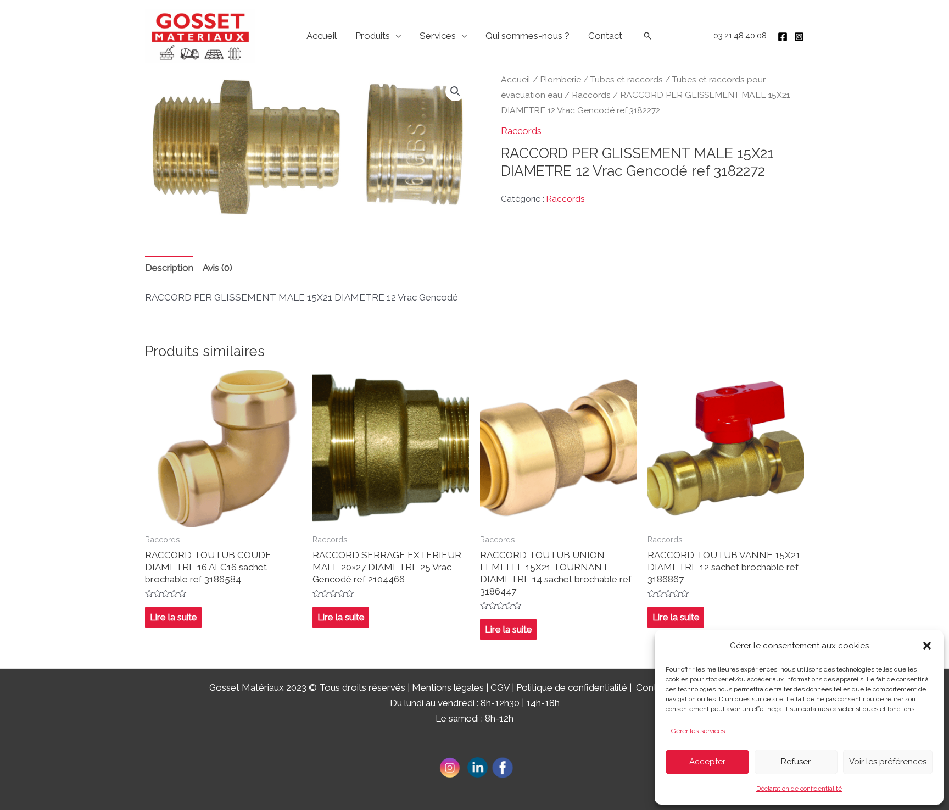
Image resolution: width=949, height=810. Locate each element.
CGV (500, 687)
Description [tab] (169, 267)
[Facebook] (783, 37)
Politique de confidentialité (571, 687)
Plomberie (560, 79)
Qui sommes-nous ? (527, 35)
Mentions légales (448, 687)
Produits (372, 35)
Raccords (591, 95)
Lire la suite (173, 617)
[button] (927, 645)
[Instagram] (799, 37)
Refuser (796, 762)
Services (438, 35)
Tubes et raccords (626, 79)
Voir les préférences (887, 762)
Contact (605, 35)
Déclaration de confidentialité (799, 788)
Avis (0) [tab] (217, 267)
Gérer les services (698, 731)
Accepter (707, 762)
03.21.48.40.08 (740, 36)
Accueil (321, 35)
